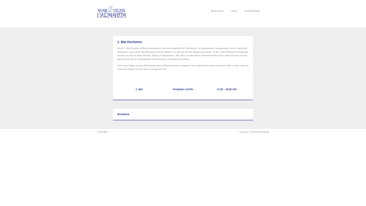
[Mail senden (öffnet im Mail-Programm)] (267, 2)
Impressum (244, 132)
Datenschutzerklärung (260, 132)
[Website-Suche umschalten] (268, 11)
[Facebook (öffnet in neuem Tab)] (264, 2)
